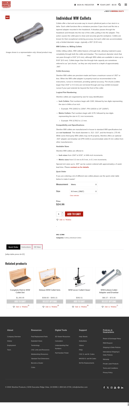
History (9, 341)
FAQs (81, 350)
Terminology (35, 345)
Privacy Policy (107, 372)
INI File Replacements (86, 363)
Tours (9, 350)
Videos (81, 345)
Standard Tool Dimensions (40, 359)
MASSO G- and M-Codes (87, 359)
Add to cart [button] (20, 301)
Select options (50, 301)
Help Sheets (83, 337)
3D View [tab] (37, 247)
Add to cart (74, 214)
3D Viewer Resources (62, 337)
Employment (11, 345)
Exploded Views (36, 341)
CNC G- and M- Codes (86, 354)
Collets (66, 237)
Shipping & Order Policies (112, 347)
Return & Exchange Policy (112, 339)
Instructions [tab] (26, 247)
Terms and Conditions (110, 368)
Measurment (62, 184)
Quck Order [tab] (13, 247)
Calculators (59, 341)
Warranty (106, 359)
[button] (63, 219)
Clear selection (74, 195)
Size (58, 191)
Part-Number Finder (62, 353)
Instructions (83, 341)
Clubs (33, 367)
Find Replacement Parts (39, 337)
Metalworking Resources (39, 354)
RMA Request (107, 343)
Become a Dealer (37, 363)
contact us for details (79, 167)
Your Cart (107, 5)
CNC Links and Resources (40, 350)
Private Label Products (110, 364)
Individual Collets (117, 11)
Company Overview (14, 337)
